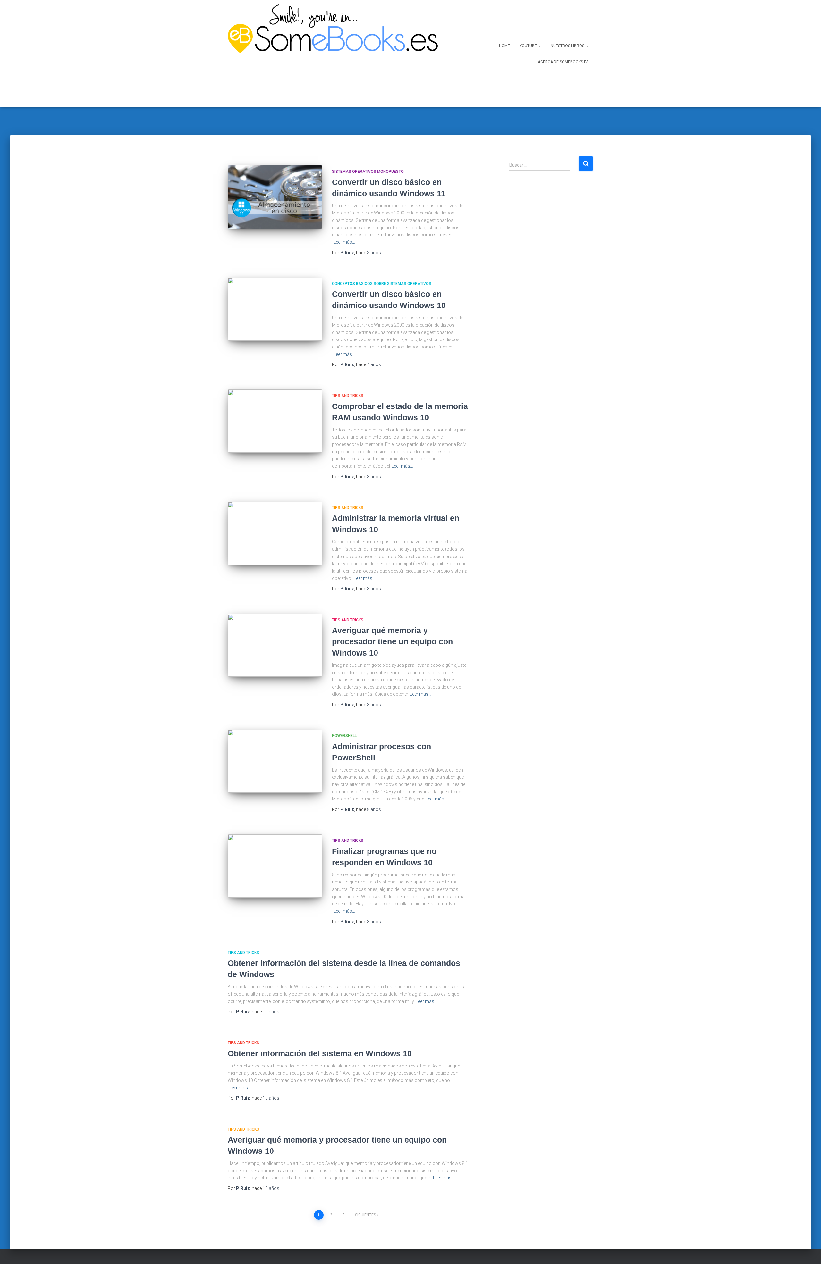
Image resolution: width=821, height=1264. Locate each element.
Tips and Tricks (347, 395)
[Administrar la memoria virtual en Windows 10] (275, 533)
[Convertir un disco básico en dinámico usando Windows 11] (275, 197)
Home (504, 46)
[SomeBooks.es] (330, 53)
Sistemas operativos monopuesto (368, 171)
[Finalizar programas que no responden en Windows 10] (275, 866)
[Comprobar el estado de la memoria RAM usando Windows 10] (275, 421)
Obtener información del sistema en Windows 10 (320, 1053)
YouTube (529, 46)
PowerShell (344, 735)
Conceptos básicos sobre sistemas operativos (381, 283)
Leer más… (344, 242)
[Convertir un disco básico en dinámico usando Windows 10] (275, 309)
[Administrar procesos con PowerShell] (275, 761)
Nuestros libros (568, 46)
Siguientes (365, 1215)
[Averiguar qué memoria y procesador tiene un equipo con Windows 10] (275, 645)
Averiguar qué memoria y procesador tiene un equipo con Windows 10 (392, 641)
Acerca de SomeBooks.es (563, 62)
